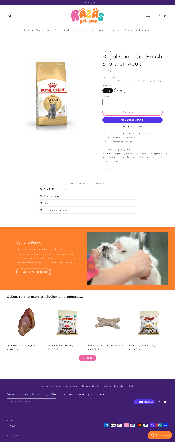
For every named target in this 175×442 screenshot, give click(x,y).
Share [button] (108, 169)
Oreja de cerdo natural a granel (21, 345)
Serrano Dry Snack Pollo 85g (142, 345)
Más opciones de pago (132, 126)
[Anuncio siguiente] (167, 2)
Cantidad (106, 97)
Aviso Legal (71, 386)
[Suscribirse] (53, 401)
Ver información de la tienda (118, 142)
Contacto (130, 386)
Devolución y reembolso (52, 386)
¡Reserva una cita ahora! (34, 271)
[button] (10, 16)
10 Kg (119, 91)
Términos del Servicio (113, 386)
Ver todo (87, 358)
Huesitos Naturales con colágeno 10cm (105, 345)
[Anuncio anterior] (8, 2)
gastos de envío (128, 81)
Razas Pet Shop (19, 436)
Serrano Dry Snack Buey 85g (60, 345)
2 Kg (107, 91)
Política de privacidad (90, 386)
